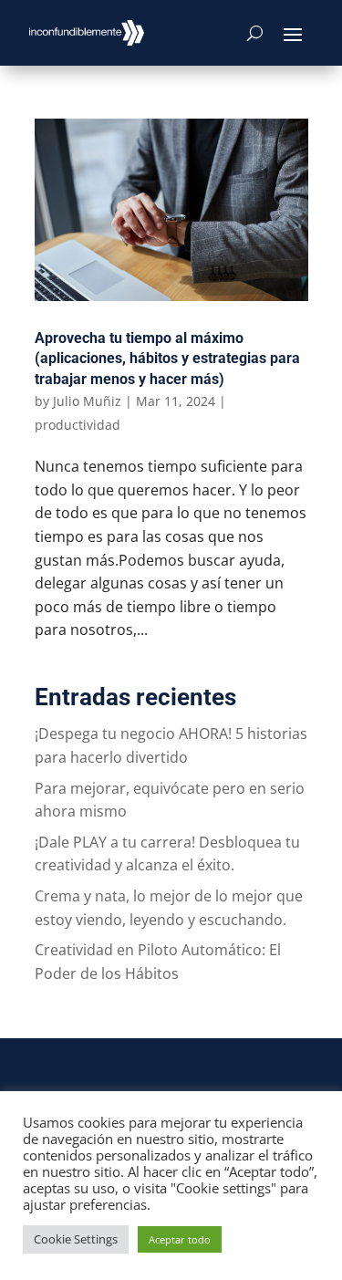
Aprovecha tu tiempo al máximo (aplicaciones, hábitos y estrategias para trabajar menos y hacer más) (167, 358)
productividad (77, 424)
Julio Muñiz (87, 401)
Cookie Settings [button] (76, 1239)
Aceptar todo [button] (180, 1239)
